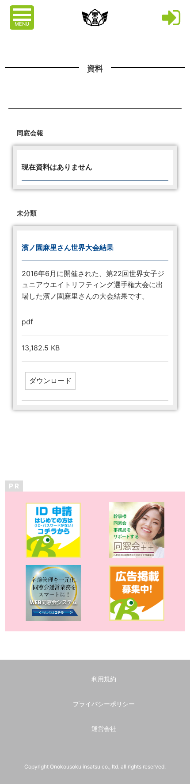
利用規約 (103, 679)
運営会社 (103, 728)
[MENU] (23, 10)
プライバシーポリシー (104, 703)
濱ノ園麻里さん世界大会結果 (68, 247)
